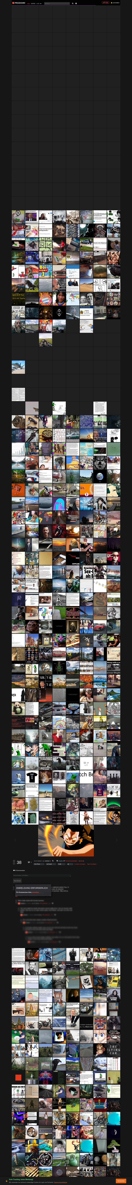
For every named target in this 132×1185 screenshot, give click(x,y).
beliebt (33, 3)
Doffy (59, 864)
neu (28, 3)
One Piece (37, 864)
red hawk (49, 864)
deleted (47, 861)
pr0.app (105, 2)
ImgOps (60, 861)
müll (37, 3)
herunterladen (73, 861)
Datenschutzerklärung (60, 1182)
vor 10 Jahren (38, 861)
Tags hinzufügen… (92, 864)
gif (68, 864)
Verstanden (121, 1181)
